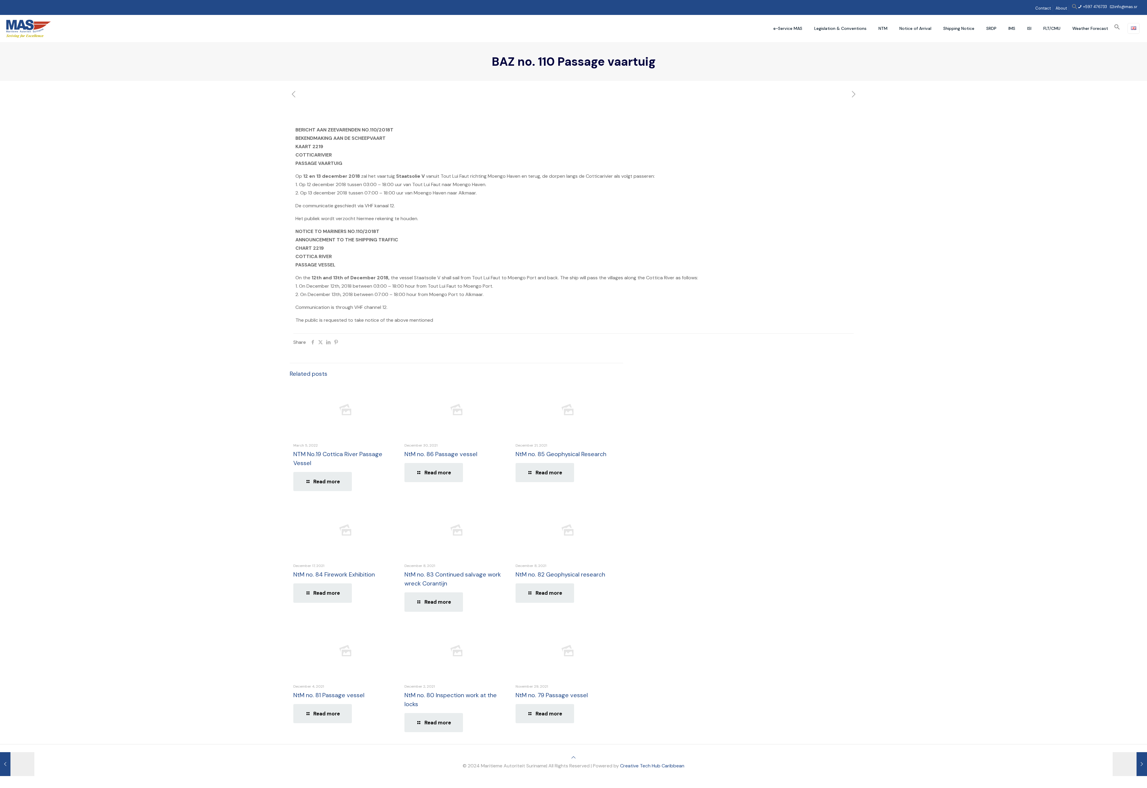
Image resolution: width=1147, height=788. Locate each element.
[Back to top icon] (573, 757)
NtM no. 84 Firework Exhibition (334, 574)
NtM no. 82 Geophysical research (560, 574)
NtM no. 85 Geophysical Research (561, 454)
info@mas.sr (1125, 6)
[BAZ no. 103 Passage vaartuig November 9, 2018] (17, 764)
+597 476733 (1094, 6)
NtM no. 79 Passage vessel (552, 695)
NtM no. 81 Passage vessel (328, 695)
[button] (1075, 8)
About (1061, 8)
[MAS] (28, 28)
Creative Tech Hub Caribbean (652, 766)
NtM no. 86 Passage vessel (440, 454)
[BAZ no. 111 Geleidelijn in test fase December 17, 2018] (1130, 764)
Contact (1043, 8)
